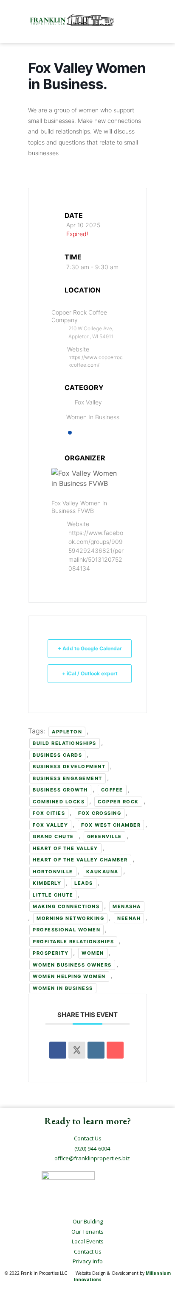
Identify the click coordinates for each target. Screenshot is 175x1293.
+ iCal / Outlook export (90, 673)
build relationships (64, 743)
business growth (60, 790)
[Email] (115, 1050)
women (93, 953)
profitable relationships (73, 942)
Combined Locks (59, 802)
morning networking (70, 918)
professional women (66, 930)
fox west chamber (111, 825)
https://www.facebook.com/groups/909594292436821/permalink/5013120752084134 (96, 550)
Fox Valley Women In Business (92, 409)
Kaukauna (102, 872)
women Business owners (72, 965)
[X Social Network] (76, 1050)
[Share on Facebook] (57, 1050)
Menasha (127, 906)
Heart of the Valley (65, 848)
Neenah (129, 918)
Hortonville (53, 872)
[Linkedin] (96, 1050)
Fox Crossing (99, 813)
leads (83, 883)
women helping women (69, 976)
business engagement (67, 778)
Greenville (104, 836)
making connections (66, 906)
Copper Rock (118, 802)
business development (69, 766)
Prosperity (50, 953)
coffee (112, 790)
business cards (57, 755)
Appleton (67, 732)
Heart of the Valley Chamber (80, 860)
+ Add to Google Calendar (90, 648)
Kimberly (47, 883)
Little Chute (53, 895)
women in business (63, 988)
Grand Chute (53, 836)
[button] (134, 20)
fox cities (49, 813)
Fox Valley (50, 825)
